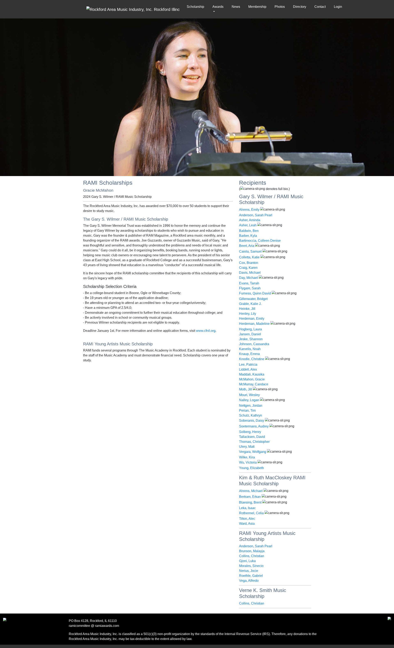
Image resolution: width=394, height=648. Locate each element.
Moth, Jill (245, 389)
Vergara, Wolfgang (252, 451)
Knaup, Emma (249, 354)
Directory (299, 6)
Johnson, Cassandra (254, 344)
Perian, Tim (247, 410)
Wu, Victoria (248, 462)
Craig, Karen (248, 267)
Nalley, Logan (249, 400)
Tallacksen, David (252, 436)
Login (338, 6)
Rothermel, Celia (251, 513)
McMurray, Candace (253, 384)
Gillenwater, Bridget (253, 299)
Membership (257, 6)
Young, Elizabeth (251, 468)
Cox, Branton (248, 262)
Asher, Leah (248, 225)
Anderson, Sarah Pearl (255, 215)
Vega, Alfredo (249, 580)
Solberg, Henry (250, 432)
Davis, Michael (250, 272)
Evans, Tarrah (249, 283)
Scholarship (196, 6)
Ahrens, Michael (251, 491)
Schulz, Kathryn (250, 415)
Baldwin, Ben (249, 230)
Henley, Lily (247, 313)
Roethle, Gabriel (251, 575)
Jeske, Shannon (251, 339)
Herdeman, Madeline (254, 323)
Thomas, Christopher (254, 441)
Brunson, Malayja (252, 551)
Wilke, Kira (247, 457)
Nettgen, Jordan (250, 405)
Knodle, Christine (251, 359)
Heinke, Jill (247, 308)
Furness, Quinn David (255, 293)
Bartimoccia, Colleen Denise (260, 240)
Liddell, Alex (248, 369)
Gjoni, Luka (247, 561)
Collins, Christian (251, 556)
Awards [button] (217, 6)
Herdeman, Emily (251, 318)
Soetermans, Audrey (254, 426)
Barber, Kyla (248, 235)
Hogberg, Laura (250, 329)
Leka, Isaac (247, 508)
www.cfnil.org (205, 330)
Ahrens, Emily (249, 209)
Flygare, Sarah (250, 288)
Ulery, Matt (246, 446)
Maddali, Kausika (251, 374)
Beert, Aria (246, 245)
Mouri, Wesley (249, 395)
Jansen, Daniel (250, 334)
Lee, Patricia (248, 364)
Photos (280, 6)
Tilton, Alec (247, 518)
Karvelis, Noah (250, 349)
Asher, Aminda (249, 220)
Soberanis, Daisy (251, 420)
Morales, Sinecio (251, 566)
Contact (320, 6)
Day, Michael (248, 277)
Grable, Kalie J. (250, 304)
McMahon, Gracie (252, 379)
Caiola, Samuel (250, 251)
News (236, 6)
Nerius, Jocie (248, 570)
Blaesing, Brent (250, 502)
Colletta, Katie (249, 257)
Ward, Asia (247, 523)
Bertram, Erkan (250, 496)
